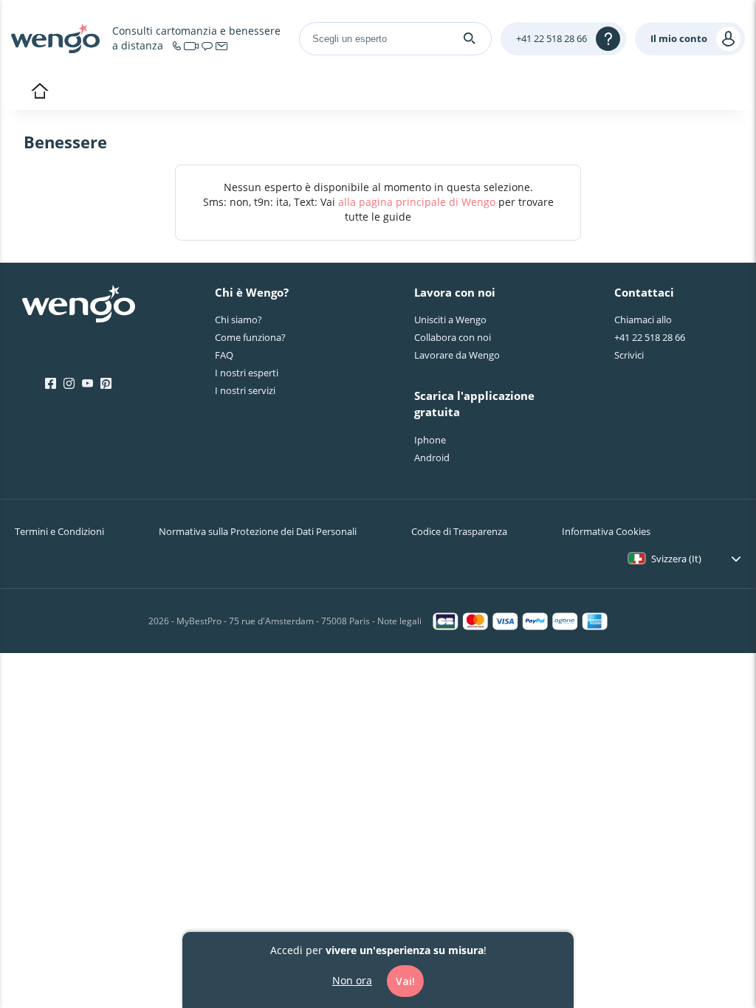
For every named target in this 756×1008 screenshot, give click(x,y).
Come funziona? (250, 337)
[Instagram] (69, 383)
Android (432, 457)
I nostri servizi (245, 390)
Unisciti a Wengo (450, 319)
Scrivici (629, 355)
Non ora (352, 980)
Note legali (399, 621)
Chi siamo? (238, 319)
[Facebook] (50, 383)
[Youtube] (87, 383)
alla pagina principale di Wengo (416, 202)
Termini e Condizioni (59, 531)
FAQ (224, 355)
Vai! (405, 981)
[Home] (55, 38)
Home (39, 92)
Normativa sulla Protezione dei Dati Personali (258, 531)
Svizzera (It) (676, 558)
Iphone (430, 439)
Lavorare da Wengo (457, 355)
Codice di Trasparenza (459, 531)
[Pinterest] (105, 383)
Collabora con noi (452, 337)
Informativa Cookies (606, 531)
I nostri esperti (246, 372)
